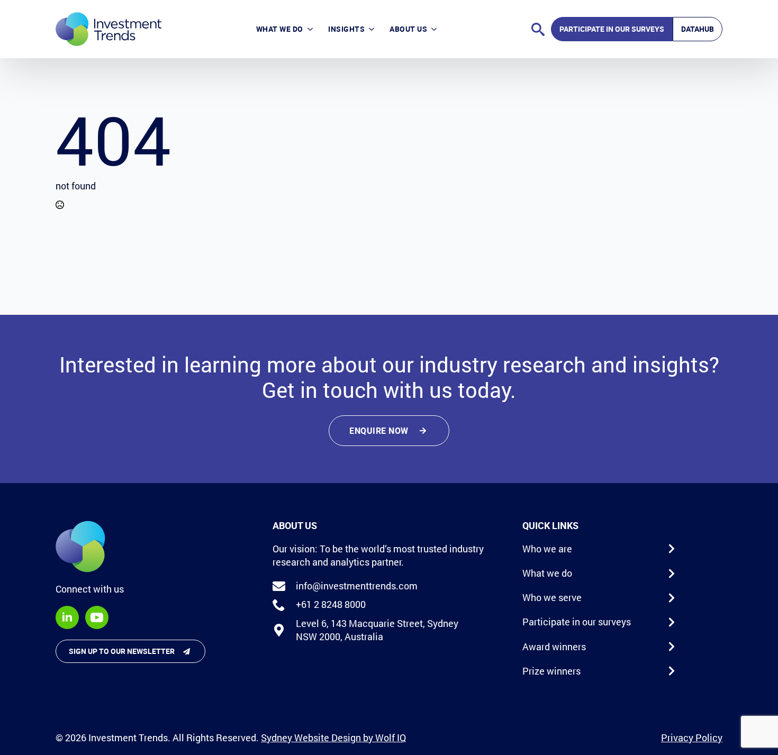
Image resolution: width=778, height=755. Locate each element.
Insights (346, 29)
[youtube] (96, 617)
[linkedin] (67, 617)
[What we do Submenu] (312, 28)
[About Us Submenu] (436, 28)
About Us (408, 29)
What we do (279, 29)
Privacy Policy (691, 737)
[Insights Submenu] (373, 28)
